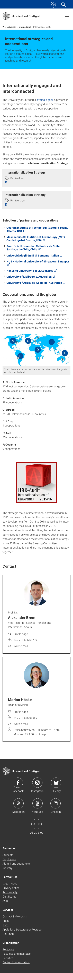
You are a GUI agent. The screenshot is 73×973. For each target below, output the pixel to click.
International (25, 26)
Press (6, 920)
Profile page (21, 634)
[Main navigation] (66, 16)
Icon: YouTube (37, 803)
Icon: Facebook (18, 783)
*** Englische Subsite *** (3, 27)
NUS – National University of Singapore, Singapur (37, 261)
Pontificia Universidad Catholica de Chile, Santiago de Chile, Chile (33, 247)
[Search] (63, 4)
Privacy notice (11, 888)
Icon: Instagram (37, 783)
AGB (5, 900)
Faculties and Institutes (17, 953)
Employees (9, 859)
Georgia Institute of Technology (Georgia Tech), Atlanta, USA (37, 229)
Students (8, 855)
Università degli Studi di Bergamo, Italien (32, 255)
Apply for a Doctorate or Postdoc (22, 929)
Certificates (9, 896)
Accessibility (10, 892)
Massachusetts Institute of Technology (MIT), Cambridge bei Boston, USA (36, 238)
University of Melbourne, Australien (29, 276)
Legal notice (10, 883)
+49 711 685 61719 (25, 640)
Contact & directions (15, 916)
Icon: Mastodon (18, 803)
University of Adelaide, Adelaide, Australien (34, 282)
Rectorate (8, 949)
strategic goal (44, 99)
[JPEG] (36, 349)
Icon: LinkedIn (55, 803)
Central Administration (16, 962)
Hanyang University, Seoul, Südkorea (29, 270)
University (11, 26)
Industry (7, 868)
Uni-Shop (8, 933)
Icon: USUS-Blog (36, 824)
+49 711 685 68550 (25, 717)
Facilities (8, 958)
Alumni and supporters (16, 863)
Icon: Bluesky (56, 783)
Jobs (5, 925)
